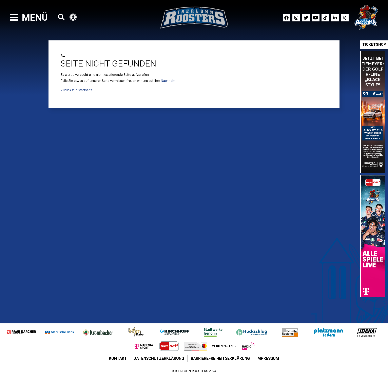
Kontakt (118, 358)
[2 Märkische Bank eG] (59, 332)
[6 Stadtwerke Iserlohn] (213, 332)
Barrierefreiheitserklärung (220, 358)
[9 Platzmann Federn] (328, 332)
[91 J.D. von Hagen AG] (367, 332)
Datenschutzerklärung (159, 358)
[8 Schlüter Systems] (290, 332)
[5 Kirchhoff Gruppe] (175, 332)
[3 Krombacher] (98, 332)
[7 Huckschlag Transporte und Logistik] (251, 332)
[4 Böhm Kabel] (136, 332)
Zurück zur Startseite (76, 90)
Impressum (267, 358)
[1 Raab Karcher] (21, 332)
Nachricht (168, 81)
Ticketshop (374, 44)
